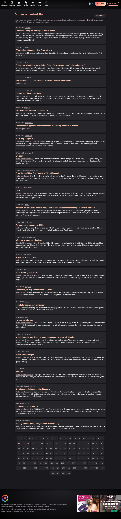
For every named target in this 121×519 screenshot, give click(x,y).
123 (68, 468)
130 (52, 473)
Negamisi (28, 187)
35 (79, 443)
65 (42, 453)
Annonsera (53, 509)
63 (33, 453)
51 (65, 448)
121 (57, 468)
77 (97, 453)
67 (51, 453)
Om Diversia (27, 509)
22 (19, 443)
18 (88, 438)
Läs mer (46, 506)
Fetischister (52, 504)
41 (19, 448)
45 (37, 448)
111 (90, 463)
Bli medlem (113, 4)
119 (46, 468)
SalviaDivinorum (29, 386)
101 (34, 463)
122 (63, 468)
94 (88, 458)
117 (35, 468)
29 (51, 443)
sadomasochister (7, 506)
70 (65, 453)
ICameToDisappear (31, 170)
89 (65, 458)
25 (33, 443)
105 (56, 463)
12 (61, 438)
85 (47, 458)
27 (42, 443)
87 (56, 458)
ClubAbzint (28, 90)
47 (47, 448)
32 (65, 443)
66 (47, 453)
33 (70, 443)
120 (52, 468)
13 (65, 438)
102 (40, 463)
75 (88, 453)
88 (60, 458)
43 (28, 448)
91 (74, 458)
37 (88, 443)
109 (79, 463)
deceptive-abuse (30, 237)
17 (84, 438)
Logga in (100, 4)
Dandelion (28, 136)
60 (19, 453)
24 (28, 443)
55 (83, 448)
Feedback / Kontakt (43, 509)
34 (74, 443)
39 (97, 443)
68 (56, 453)
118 (41, 468)
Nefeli (27, 205)
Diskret (16, 511)
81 (28, 458)
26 (37, 443)
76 (93, 453)
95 (93, 458)
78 (102, 453)
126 (85, 468)
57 (93, 448)
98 (19, 463)
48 (51, 448)
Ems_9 (26, 269)
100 (29, 463)
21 (102, 438)
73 (79, 453)
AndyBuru (27, 108)
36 (83, 443)
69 (60, 453)
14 (70, 438)
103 (45, 463)
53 (74, 448)
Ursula (27, 302)
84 (42, 458)
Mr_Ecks (27, 28)
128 (96, 468)
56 (88, 448)
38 (93, 443)
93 (83, 458)
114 (18, 468)
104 (51, 463)
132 (63, 473)
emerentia (28, 77)
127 (91, 468)
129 (102, 468)
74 (83, 453)
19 (93, 438)
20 (98, 438)
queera (22, 506)
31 (60, 443)
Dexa (26, 317)
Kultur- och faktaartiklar (24, 159)
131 (57, 473)
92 (79, 458)
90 (70, 458)
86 (51, 458)
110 (84, 463)
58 (97, 448)
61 (24, 453)
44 (33, 448)
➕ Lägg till (100, 15)
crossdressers (62, 504)
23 (24, 443)
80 (24, 458)
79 (19, 458)
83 (37, 458)
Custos (27, 351)
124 (74, 468)
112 (95, 463)
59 (102, 448)
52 (70, 448)
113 (101, 463)
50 (60, 448)
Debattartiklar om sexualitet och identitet (31, 142)
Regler (33, 509)
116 (30, 468)
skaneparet (29, 153)
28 (47, 443)
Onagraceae (29, 123)
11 (56, 438)
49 (56, 448)
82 (33, 458)
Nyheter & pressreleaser (24, 96)
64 (37, 453)
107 (68, 463)
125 (80, 468)
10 (52, 438)
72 (74, 453)
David (26, 47)
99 (24, 463)
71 (70, 453)
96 (97, 458)
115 (24, 468)
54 (79, 448)
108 (73, 463)
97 (102, 458)
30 (56, 443)
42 (24, 448)
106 (62, 463)
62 (28, 453)
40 (102, 443)
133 (68, 473)
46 (42, 448)
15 (75, 438)
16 (79, 438)
